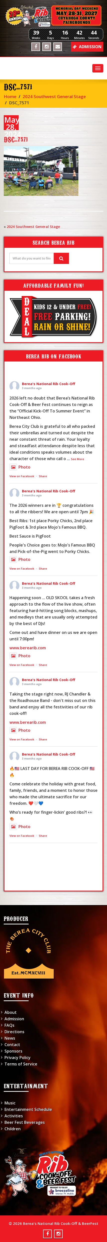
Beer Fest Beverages (24, 1122)
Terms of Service (20, 1064)
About (10, 1012)
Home (10, 96)
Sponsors (13, 1051)
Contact (12, 1044)
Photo (24, 467)
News (9, 1038)
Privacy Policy (17, 1057)
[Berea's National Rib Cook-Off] (53, 16)
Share (43, 476)
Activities (13, 1116)
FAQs (9, 1025)
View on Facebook (21, 476)
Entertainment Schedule (28, 1109)
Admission (14, 1019)
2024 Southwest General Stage (54, 96)
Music (9, 1103)
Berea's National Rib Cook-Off (48, 383)
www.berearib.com (27, 648)
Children (12, 1129)
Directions (14, 1031)
